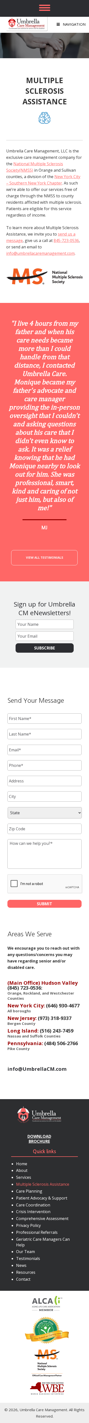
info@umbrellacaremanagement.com (40, 253)
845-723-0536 (66, 240)
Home (21, 1163)
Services (23, 1177)
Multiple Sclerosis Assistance (42, 1184)
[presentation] (45, 884)
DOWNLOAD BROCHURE (39, 1139)
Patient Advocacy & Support (41, 1198)
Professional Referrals (37, 1232)
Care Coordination (33, 1205)
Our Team (25, 1251)
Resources (25, 1272)
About (21, 1170)
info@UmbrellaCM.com (37, 1069)
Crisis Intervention (33, 1211)
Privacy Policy (28, 1225)
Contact (23, 1279)
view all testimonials (44, 557)
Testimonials (28, 1258)
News (21, 1265)
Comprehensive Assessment (42, 1218)
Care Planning (29, 1191)
